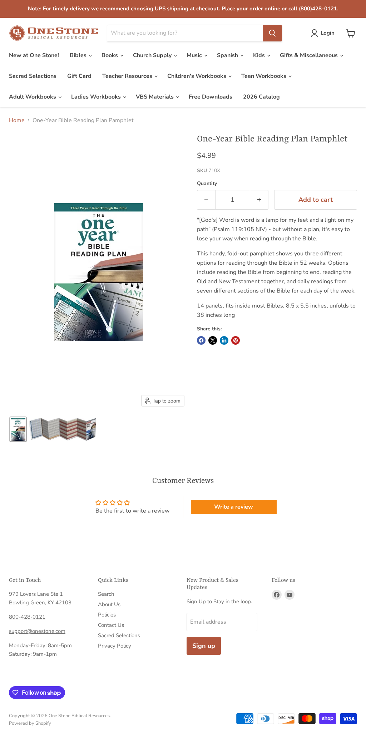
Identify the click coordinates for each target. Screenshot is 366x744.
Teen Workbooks (264, 76)
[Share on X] (212, 340)
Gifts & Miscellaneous (309, 55)
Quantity (207, 183)
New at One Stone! (34, 55)
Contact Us (111, 625)
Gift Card (79, 76)
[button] (324, 33)
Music (195, 55)
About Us (109, 604)
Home (17, 120)
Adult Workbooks (33, 97)
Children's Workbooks (197, 76)
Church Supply (153, 55)
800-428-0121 (27, 616)
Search (106, 594)
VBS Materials (155, 97)
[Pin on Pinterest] (235, 340)
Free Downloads (210, 97)
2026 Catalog (261, 97)
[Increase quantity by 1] (259, 200)
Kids (259, 55)
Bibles (79, 55)
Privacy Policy (114, 645)
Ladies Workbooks (96, 97)
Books (110, 55)
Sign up (203, 645)
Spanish (228, 55)
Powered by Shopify (30, 723)
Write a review (233, 507)
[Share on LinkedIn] (224, 340)
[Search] (272, 33)
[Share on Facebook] (201, 340)
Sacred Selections (32, 76)
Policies (107, 614)
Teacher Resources (128, 76)
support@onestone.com (37, 631)
